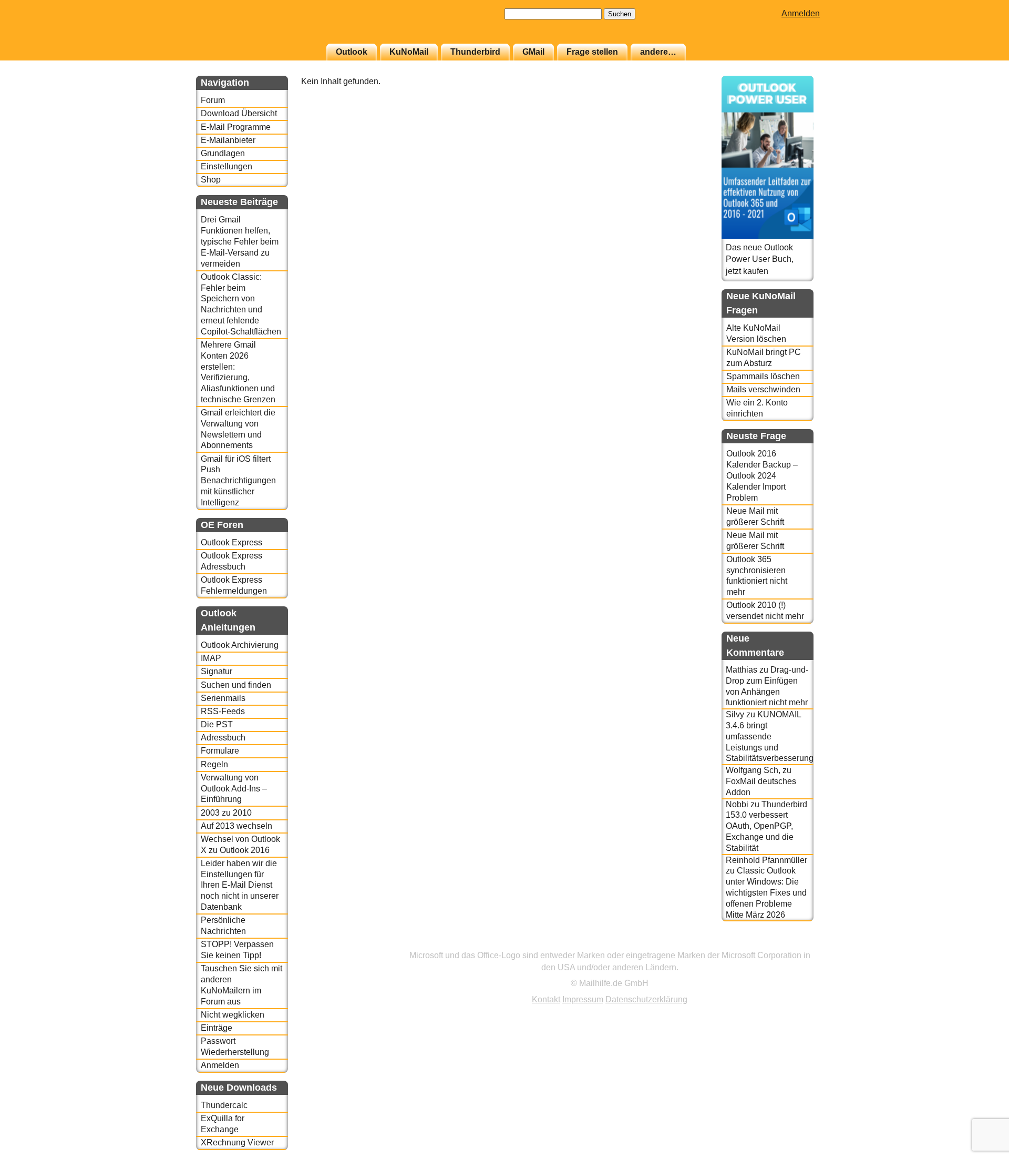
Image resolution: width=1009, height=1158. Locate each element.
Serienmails (223, 698)
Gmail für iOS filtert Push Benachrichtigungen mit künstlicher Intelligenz (238, 480)
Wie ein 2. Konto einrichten (757, 408)
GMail (533, 51)
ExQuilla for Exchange (222, 1124)
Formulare (220, 750)
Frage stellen (592, 51)
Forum (213, 100)
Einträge (216, 1027)
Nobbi (737, 804)
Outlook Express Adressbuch (231, 561)
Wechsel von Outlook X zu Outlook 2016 (240, 845)
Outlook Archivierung (240, 645)
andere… (658, 51)
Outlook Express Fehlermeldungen (234, 585)
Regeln (214, 764)
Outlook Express (231, 542)
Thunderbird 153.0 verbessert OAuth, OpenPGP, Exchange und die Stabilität (766, 826)
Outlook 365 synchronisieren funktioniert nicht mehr (756, 575)
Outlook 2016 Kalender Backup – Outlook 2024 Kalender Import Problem (762, 475)
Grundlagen (223, 153)
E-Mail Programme (236, 127)
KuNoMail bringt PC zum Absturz (763, 358)
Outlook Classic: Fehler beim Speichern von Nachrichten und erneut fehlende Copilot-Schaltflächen (241, 304)
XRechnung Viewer (237, 1142)
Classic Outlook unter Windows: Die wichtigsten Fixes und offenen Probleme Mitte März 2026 (766, 892)
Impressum (582, 999)
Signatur (216, 671)
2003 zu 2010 (226, 812)
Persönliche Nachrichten (223, 926)
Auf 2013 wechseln (236, 825)
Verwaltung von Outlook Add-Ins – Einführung (234, 788)
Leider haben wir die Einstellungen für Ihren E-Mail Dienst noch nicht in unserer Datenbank (240, 885)
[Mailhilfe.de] (254, 27)
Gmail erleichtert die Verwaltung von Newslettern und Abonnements (238, 429)
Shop (211, 179)
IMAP (211, 658)
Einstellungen (226, 166)
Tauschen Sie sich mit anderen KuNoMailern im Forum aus (241, 984)
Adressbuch (223, 737)
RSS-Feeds (223, 711)
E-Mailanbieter (228, 140)
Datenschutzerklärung (646, 999)
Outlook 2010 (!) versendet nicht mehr (765, 611)
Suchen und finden (236, 684)
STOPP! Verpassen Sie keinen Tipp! (237, 950)
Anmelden (800, 13)
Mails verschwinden (763, 389)
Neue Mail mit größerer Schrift (755, 516)
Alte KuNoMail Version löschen (756, 333)
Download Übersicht (239, 113)
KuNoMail (408, 51)
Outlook (351, 51)
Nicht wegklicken (232, 1014)
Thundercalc (224, 1105)
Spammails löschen (763, 376)
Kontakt (546, 999)
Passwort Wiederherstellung (235, 1047)
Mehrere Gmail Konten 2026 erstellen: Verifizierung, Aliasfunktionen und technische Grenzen (238, 372)
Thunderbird (475, 51)
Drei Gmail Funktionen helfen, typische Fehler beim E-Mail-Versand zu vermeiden (240, 241)
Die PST (217, 724)
